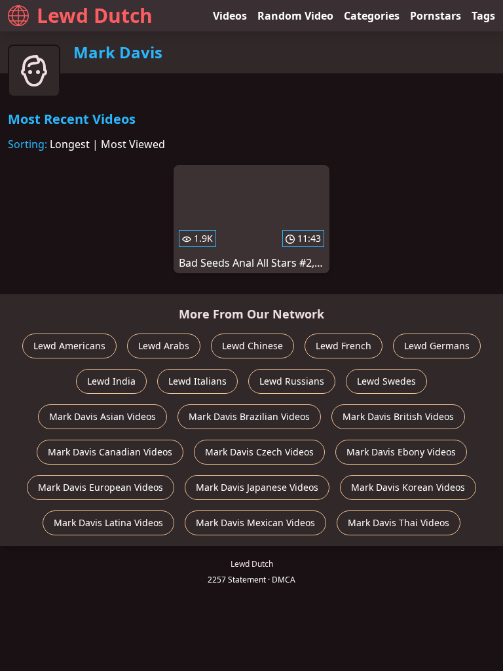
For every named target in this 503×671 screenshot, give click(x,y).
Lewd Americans (69, 345)
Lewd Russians (291, 381)
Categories (372, 16)
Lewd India (111, 381)
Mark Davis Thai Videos (398, 522)
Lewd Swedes (386, 381)
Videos (230, 16)
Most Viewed (133, 144)
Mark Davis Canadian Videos (110, 452)
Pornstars (435, 16)
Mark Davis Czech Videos (259, 452)
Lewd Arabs (163, 345)
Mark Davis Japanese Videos (257, 487)
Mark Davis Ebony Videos (401, 452)
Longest (70, 144)
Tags (483, 16)
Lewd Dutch (95, 15)
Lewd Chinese (252, 345)
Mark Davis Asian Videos (102, 416)
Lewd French (343, 345)
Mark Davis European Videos (100, 487)
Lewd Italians (197, 381)
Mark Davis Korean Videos (408, 487)
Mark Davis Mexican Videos (255, 522)
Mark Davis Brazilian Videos (249, 416)
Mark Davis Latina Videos (108, 522)
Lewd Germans (437, 345)
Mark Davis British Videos (398, 416)
